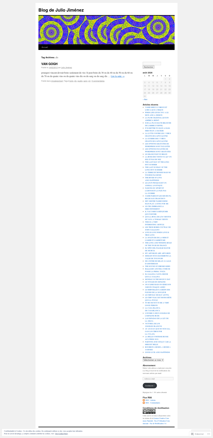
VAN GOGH (49, 64)
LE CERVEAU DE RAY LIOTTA (157, 295)
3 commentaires (98, 81)
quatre (80, 81)
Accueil (45, 47)
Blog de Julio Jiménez (61, 10)
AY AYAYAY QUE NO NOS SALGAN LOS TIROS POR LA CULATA (158, 331)
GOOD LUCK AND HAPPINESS (157, 352)
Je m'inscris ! (149, 385)
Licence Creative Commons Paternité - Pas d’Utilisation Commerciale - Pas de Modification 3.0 (156, 421)
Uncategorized (57, 81)
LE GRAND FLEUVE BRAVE (156, 154)
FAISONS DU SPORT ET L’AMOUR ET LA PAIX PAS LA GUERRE (155, 190)
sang (85, 81)
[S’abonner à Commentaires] (144, 403)
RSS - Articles (151, 400)
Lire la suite (117, 76)
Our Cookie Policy (61, 433)
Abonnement (149, 365)
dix (75, 81)
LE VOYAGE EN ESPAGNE (155, 282)
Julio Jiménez (66, 67)
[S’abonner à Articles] (144, 400)
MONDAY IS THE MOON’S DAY (157, 279)
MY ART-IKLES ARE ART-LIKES (158, 253)
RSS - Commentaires (153, 403)
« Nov (145, 99)
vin (89, 81)
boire (71, 81)
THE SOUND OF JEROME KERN (157, 266)
